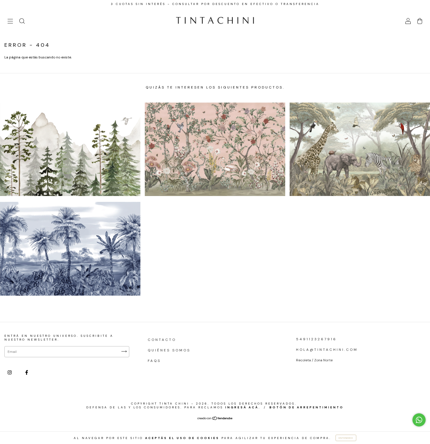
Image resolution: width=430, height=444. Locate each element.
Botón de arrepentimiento (306, 407)
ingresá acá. (243, 407)
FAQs (154, 360)
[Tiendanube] (215, 419)
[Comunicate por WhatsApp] (419, 419)
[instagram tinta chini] (10, 372)
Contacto (162, 339)
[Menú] (10, 22)
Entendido (346, 437)
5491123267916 (316, 339)
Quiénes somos (169, 350)
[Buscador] (22, 22)
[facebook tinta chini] (26, 372)
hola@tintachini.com (327, 349)
